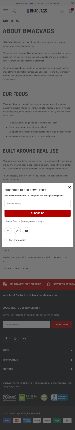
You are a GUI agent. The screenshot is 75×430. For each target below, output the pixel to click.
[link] (8, 230)
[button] (69, 187)
